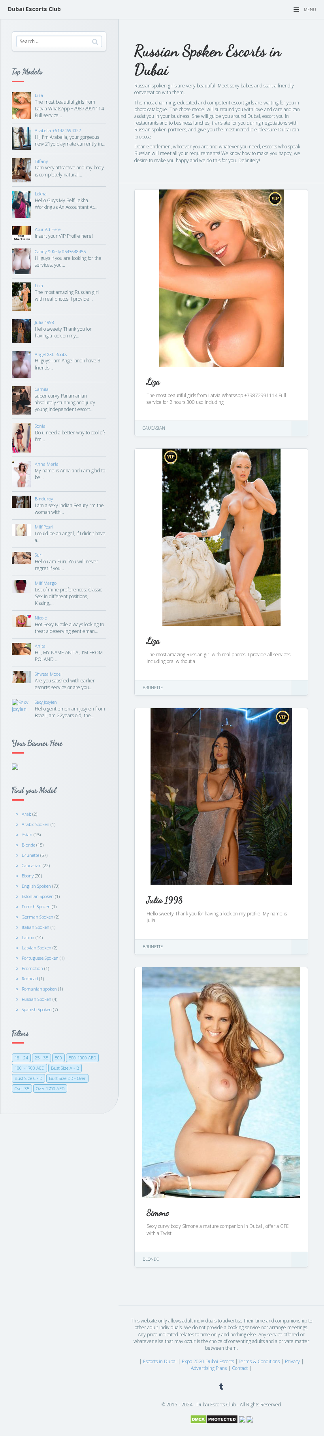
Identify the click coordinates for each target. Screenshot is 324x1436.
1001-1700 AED (29, 1068)
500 (58, 1058)
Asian (27, 834)
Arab (26, 814)
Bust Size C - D (28, 1078)
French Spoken (36, 906)
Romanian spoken (39, 989)
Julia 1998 (165, 900)
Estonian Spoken (38, 896)
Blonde (28, 845)
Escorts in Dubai (160, 1361)
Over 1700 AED (50, 1088)
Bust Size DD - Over (67, 1078)
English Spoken (36, 886)
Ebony (28, 876)
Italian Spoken (35, 927)
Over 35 (22, 1088)
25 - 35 (41, 1058)
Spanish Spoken (37, 1009)
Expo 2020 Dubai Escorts (208, 1361)
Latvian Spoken (36, 948)
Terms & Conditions (259, 1361)
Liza (153, 381)
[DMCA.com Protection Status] (214, 1418)
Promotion (32, 968)
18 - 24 (21, 1058)
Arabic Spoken (35, 824)
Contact (240, 1368)
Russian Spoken (36, 999)
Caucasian (31, 865)
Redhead (30, 978)
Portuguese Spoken (40, 958)
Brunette (30, 855)
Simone (158, 1212)
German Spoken (37, 917)
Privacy (292, 1361)
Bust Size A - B (65, 1068)
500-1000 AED (82, 1058)
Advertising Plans (209, 1368)
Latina (28, 937)
